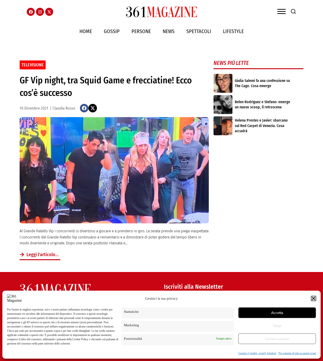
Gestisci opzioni (277, 339)
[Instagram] (40, 12)
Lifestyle (233, 31)
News (169, 31)
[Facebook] (31, 12)
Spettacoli (198, 31)
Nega (277, 326)
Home (85, 31)
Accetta (277, 313)
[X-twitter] (49, 12)
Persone (141, 31)
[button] (313, 298)
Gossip (112, 31)
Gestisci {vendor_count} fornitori (257, 353)
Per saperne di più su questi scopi (297, 353)
